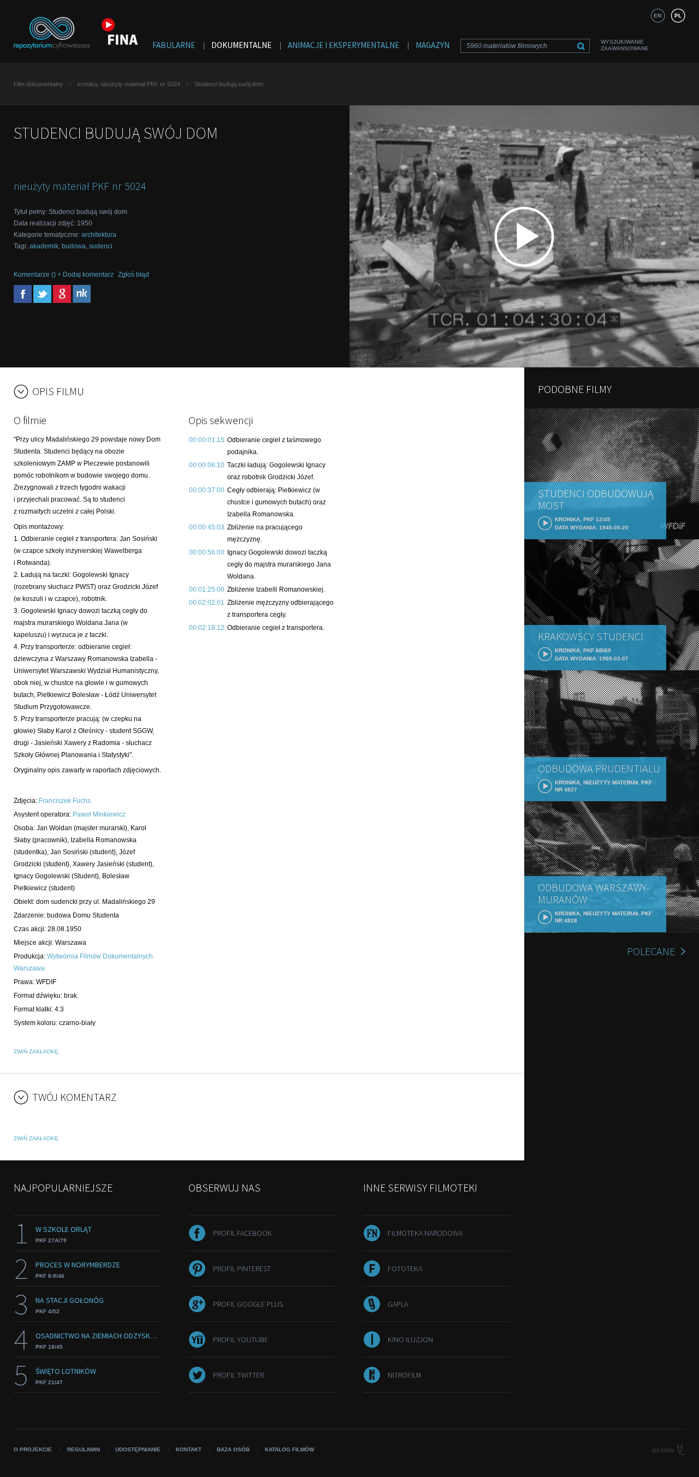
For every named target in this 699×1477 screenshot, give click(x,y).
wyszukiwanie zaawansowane (625, 45)
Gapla (398, 1304)
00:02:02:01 (206, 602)
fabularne (173, 45)
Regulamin (83, 1449)
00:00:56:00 (206, 552)
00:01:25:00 (206, 589)
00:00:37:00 (206, 490)
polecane (651, 951)
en (657, 16)
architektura (98, 235)
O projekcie (33, 1449)
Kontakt (189, 1449)
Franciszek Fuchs (65, 801)
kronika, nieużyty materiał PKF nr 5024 (129, 84)
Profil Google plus (248, 1304)
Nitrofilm (404, 1375)
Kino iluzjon (410, 1339)
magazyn (432, 45)
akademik (43, 246)
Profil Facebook (242, 1233)
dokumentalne (241, 45)
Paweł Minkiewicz (99, 814)
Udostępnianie (138, 1449)
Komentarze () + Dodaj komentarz (64, 274)
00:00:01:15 (206, 440)
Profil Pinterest (242, 1268)
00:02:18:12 (206, 628)
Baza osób (233, 1449)
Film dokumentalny (38, 84)
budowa (74, 246)
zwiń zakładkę (36, 1052)
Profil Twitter (238, 1375)
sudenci (100, 246)
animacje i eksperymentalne (343, 45)
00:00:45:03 (206, 527)
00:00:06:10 (206, 465)
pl (678, 16)
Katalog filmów (289, 1449)
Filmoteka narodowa (425, 1233)
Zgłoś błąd (133, 274)
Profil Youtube (240, 1339)
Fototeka (405, 1268)
